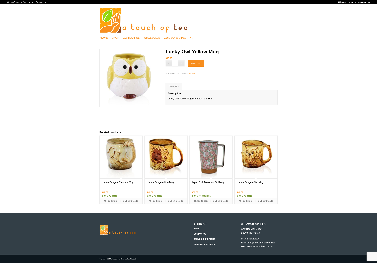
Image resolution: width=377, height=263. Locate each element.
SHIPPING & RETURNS (204, 244)
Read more (111, 200)
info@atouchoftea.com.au (22, 2)
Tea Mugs (192, 73)
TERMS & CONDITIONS (204, 239)
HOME (197, 228)
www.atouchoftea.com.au (260, 246)
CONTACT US (200, 233)
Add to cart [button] (202, 200)
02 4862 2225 (252, 238)
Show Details (131, 200)
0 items (364, 2)
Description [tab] (174, 86)
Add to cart (196, 63)
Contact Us (41, 2)
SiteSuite (133, 259)
